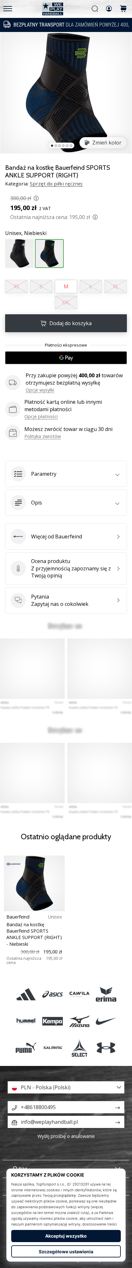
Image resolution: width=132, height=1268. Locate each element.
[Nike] (106, 1021)
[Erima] (106, 994)
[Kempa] (52, 1021)
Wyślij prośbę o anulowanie (66, 1136)
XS (16, 286)
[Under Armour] (106, 1047)
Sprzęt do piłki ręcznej (56, 183)
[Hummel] (26, 1021)
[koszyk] (123, 9)
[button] (66, 474)
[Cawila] (79, 994)
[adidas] (26, 994)
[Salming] (52, 1047)
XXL (66, 302)
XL (116, 286)
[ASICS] (52, 994)
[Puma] (26, 1047)
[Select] (79, 1047)
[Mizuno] (79, 1021)
